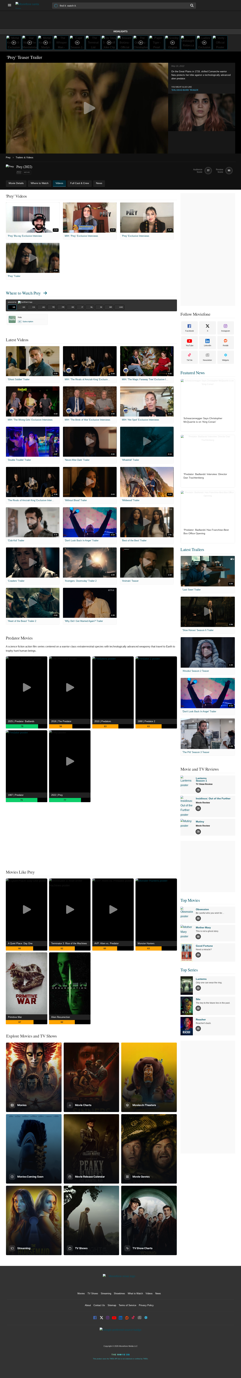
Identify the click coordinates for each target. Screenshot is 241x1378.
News (158, 1293)
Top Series (189, 970)
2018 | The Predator (61, 721)
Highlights (120, 31)
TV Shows (93, 1293)
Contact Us (99, 1305)
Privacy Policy (146, 1305)
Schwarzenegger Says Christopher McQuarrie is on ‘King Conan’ (202, 420)
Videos (149, 1293)
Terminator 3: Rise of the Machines (69, 943)
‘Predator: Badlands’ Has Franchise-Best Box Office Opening (206, 531)
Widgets (225, 360)
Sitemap (112, 1305)
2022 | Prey (57, 795)
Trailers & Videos (24, 157)
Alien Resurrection (60, 1017)
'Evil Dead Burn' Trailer (184, 90)
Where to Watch (23, 293)
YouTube (189, 345)
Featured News (192, 372)
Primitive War (15, 1017)
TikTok (189, 360)
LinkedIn (207, 345)
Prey (8, 157)
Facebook (189, 331)
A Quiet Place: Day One (20, 943)
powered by (12, 302)
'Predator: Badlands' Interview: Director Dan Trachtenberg (205, 476)
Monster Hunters (146, 943)
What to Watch (135, 1293)
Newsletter (207, 360)
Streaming (106, 1293)
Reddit (225, 345)
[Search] (192, 5)
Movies (81, 1293)
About (88, 1305)
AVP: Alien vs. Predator (106, 943)
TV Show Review (204, 784)
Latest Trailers (192, 549)
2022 (18, 172)
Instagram (225, 331)
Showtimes (119, 1293)
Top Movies (190, 900)
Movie (27, 172)
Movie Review (203, 802)
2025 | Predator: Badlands (21, 721)
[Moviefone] (29, 5)
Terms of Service (127, 1305)
